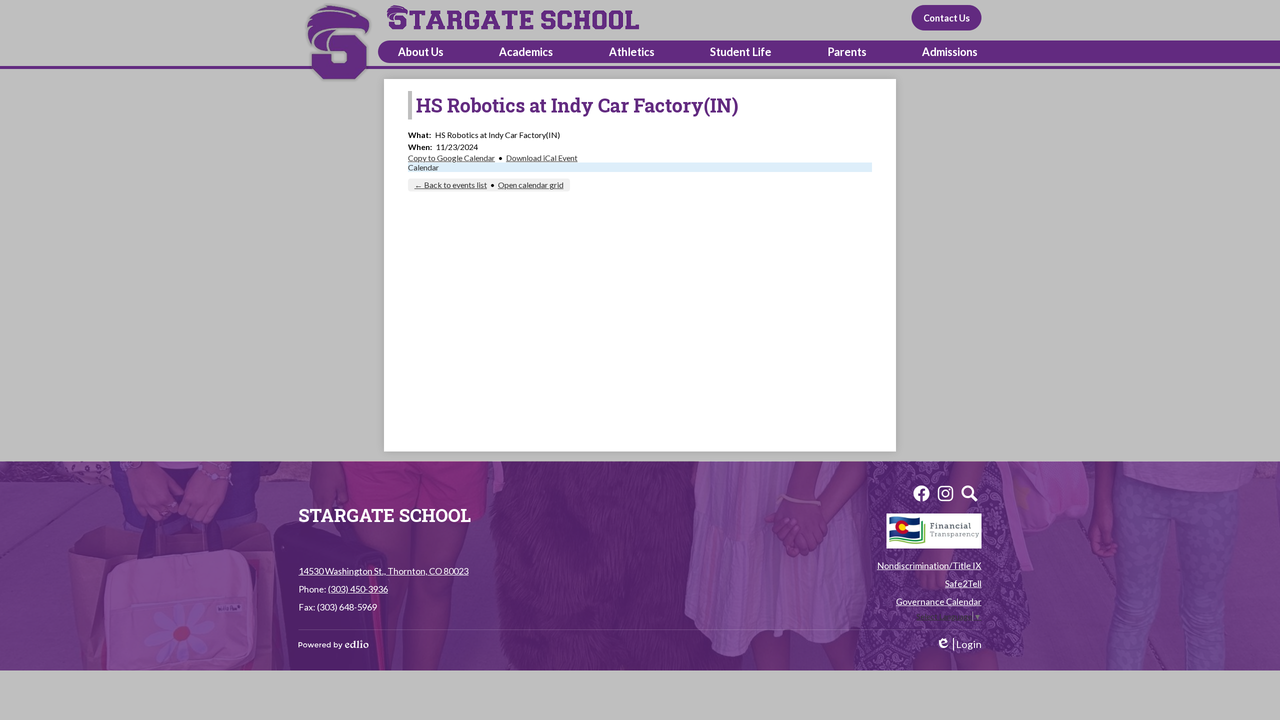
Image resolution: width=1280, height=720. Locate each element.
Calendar (423, 167)
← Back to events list (450, 185)
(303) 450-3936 (358, 589)
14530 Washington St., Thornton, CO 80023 (383, 571)
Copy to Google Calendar (451, 157)
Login (959, 644)
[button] (421, 51)
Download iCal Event (542, 157)
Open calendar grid (531, 185)
